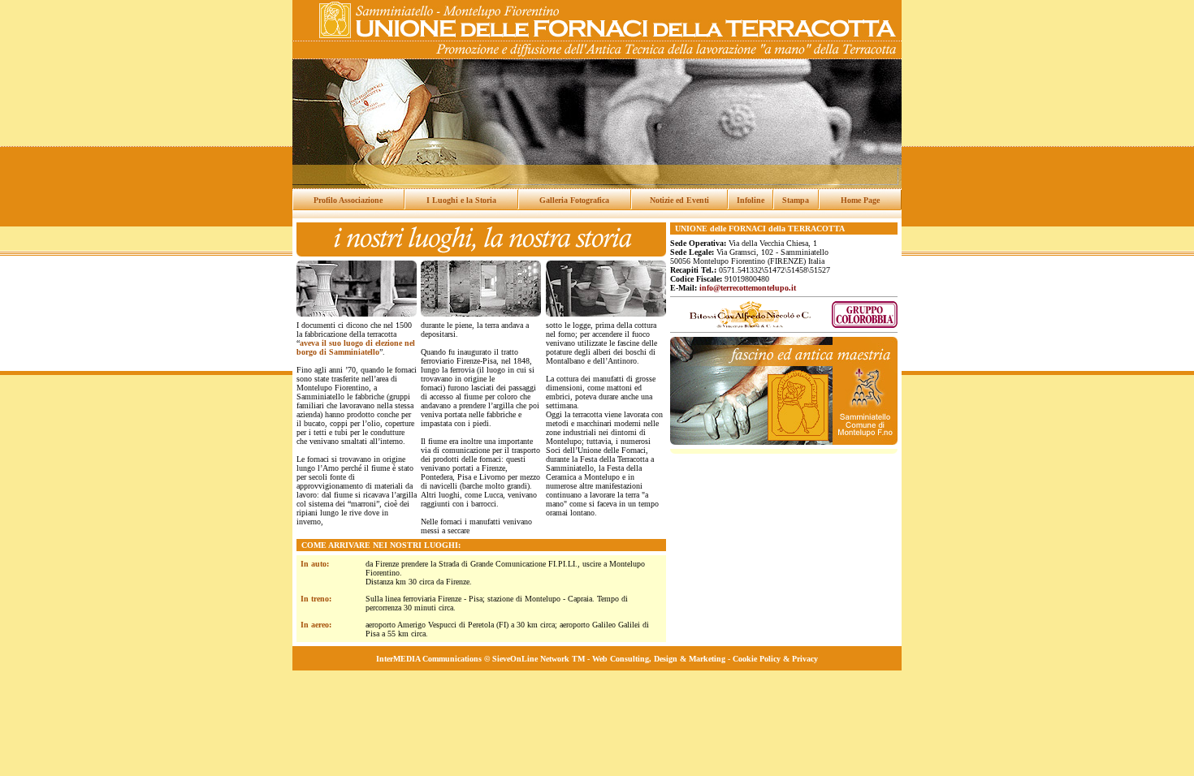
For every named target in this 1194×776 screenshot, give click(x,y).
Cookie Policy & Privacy (775, 658)
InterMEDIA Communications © (434, 658)
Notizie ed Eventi (679, 200)
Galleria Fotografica (574, 200)
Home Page (860, 200)
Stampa (795, 200)
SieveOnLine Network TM (538, 658)
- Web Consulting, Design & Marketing (655, 658)
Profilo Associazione (348, 200)
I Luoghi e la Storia (461, 200)
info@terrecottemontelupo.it (747, 287)
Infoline (750, 200)
